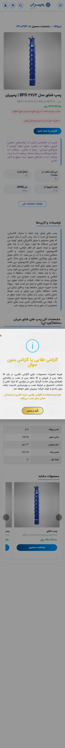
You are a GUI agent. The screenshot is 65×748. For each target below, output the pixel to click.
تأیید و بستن (32, 410)
